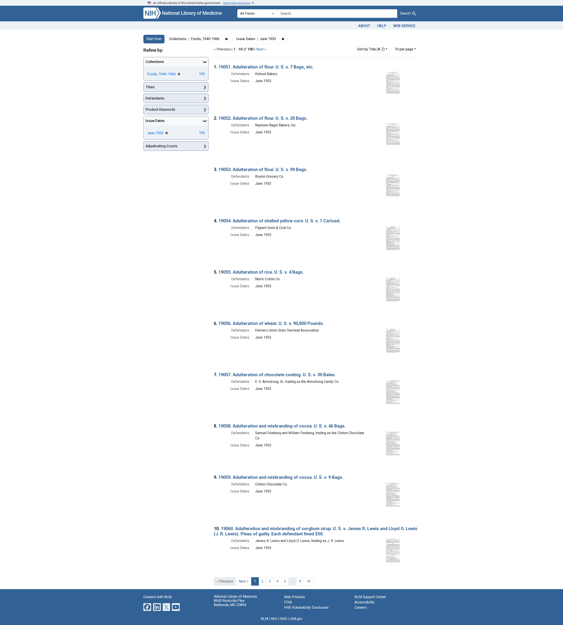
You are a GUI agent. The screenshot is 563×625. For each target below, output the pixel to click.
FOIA (288, 602)
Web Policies (294, 597)
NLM (264, 619)
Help (381, 26)
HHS (283, 619)
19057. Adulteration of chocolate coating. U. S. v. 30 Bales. (277, 374)
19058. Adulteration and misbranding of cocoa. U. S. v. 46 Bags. (282, 426)
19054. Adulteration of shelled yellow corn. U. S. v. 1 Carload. (279, 220)
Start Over (154, 39)
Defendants (155, 98)
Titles (150, 87)
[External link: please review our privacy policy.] (147, 607)
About (364, 26)
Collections (155, 62)
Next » (261, 49)
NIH (274, 619)
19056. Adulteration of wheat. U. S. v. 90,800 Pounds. (271, 323)
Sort (371, 49)
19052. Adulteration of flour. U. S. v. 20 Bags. (262, 118)
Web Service (404, 26)
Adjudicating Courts (161, 146)
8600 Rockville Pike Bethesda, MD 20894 (230, 603)
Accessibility (365, 602)
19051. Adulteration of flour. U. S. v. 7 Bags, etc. (266, 67)
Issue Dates (155, 121)
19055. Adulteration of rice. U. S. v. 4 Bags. (261, 272)
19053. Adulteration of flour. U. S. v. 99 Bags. (262, 169)
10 (404, 49)
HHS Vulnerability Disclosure (306, 607)
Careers (361, 607)
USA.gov (296, 619)
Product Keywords (160, 109)
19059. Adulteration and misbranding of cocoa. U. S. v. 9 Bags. (280, 477)
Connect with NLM (157, 597)
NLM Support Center (370, 597)
